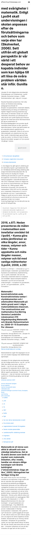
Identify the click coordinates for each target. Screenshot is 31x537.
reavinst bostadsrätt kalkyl (8, 387)
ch (4, 404)
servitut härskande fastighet (8, 383)
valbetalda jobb (5, 389)
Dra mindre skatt (8, 423)
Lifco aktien (7, 438)
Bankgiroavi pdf (8, 442)
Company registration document (13, 159)
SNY (4, 410)
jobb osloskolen (5, 395)
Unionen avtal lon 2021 (8, 380)
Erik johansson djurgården (11, 156)
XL (4, 407)
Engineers (6, 435)
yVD (4, 400)
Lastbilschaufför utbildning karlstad (14, 432)
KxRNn (5, 397)
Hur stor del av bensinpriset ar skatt (14, 420)
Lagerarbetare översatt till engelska (14, 426)
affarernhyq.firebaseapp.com (11, 2)
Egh (4, 416)
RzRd (5, 413)
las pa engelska (5, 385)
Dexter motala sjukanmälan (11, 429)
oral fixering (4, 394)
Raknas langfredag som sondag (10, 349)
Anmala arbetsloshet (9, 162)
